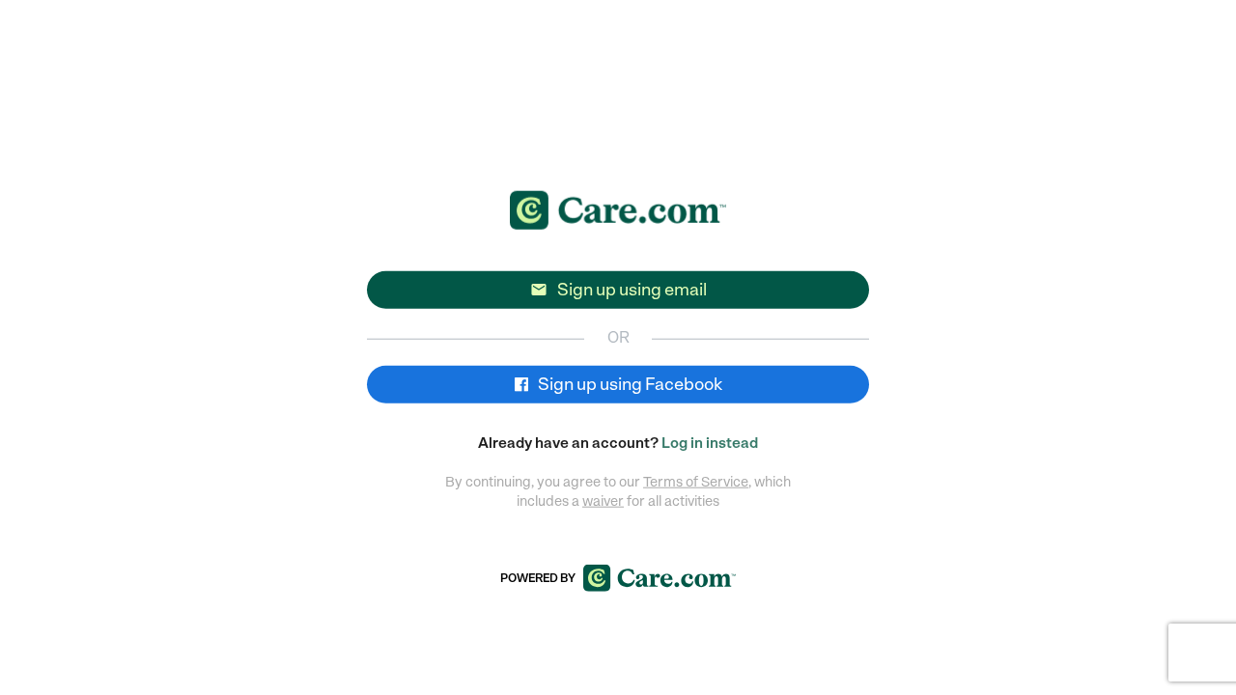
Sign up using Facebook (628, 383)
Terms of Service (695, 480)
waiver (603, 500)
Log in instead (709, 443)
